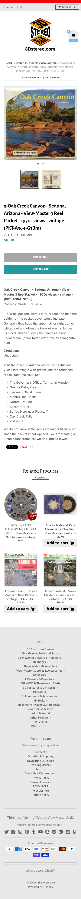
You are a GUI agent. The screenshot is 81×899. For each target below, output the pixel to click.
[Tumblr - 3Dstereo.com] (33, 832)
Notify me (40, 269)
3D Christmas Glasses (40, 649)
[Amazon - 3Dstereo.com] (74, 832)
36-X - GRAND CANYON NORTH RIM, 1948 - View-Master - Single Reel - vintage (21, 531)
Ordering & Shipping (40, 756)
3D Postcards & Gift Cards (39, 687)
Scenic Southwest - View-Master (36, 63)
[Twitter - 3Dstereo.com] (6, 832)
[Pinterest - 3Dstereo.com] (27, 832)
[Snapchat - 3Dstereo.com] (47, 832)
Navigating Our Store (40, 760)
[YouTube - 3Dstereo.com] (40, 832)
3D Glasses (39, 675)
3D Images (39, 662)
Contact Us (40, 752)
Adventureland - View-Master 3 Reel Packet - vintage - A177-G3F (21, 595)
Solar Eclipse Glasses (40, 709)
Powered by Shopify (40, 886)
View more (40, 477)
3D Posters (39, 692)
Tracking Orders (40, 765)
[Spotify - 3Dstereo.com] (54, 832)
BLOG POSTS (39, 726)
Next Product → (54, 77)
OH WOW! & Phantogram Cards (40, 683)
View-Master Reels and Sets (39, 653)
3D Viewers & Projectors (39, 679)
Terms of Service (40, 782)
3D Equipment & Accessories (39, 696)
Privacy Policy (40, 778)
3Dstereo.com (46, 882)
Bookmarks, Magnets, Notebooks (39, 704)
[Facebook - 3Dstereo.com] (13, 832)
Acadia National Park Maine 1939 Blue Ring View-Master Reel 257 (60, 529)
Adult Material (40, 713)
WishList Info (40, 790)
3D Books (39, 700)
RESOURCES (40, 786)
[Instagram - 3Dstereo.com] (20, 832)
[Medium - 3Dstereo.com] (67, 832)
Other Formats (39, 717)
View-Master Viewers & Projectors (39, 657)
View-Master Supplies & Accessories (39, 670)
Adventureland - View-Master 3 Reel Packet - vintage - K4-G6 (60, 595)
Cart (68, 7)
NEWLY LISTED (40, 722)
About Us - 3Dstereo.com (40, 773)
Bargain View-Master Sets (40, 666)
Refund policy (40, 795)
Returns (40, 769)
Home (9, 63)
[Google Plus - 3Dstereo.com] (61, 832)
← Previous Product (29, 77)
